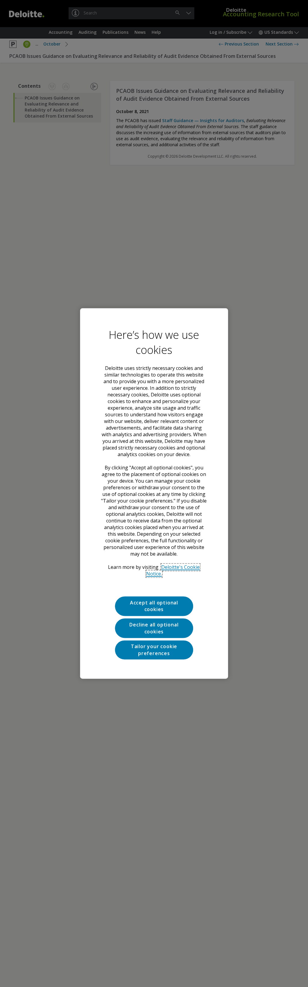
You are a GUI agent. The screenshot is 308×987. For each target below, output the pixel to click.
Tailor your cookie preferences (154, 650)
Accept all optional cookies (154, 606)
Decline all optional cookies (153, 628)
